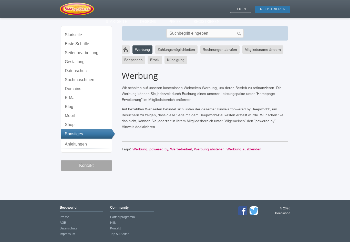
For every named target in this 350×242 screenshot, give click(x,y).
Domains (73, 88)
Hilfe (113, 223)
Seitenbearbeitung (81, 53)
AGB (63, 223)
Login (240, 9)
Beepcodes (133, 60)
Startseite (73, 35)
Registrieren (272, 9)
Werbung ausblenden (244, 149)
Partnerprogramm (122, 217)
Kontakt (86, 165)
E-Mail (71, 97)
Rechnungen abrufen (220, 49)
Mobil (70, 115)
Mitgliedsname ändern (263, 49)
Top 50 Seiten (119, 234)
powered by (158, 149)
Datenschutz (76, 71)
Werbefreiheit (181, 149)
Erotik (154, 60)
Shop (70, 124)
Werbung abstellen (209, 149)
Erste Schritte (77, 44)
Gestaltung (75, 62)
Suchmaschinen (79, 80)
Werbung (142, 49)
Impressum (67, 234)
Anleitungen (76, 144)
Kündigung (175, 60)
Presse (64, 217)
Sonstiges (74, 134)
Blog (69, 106)
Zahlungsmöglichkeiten (176, 49)
